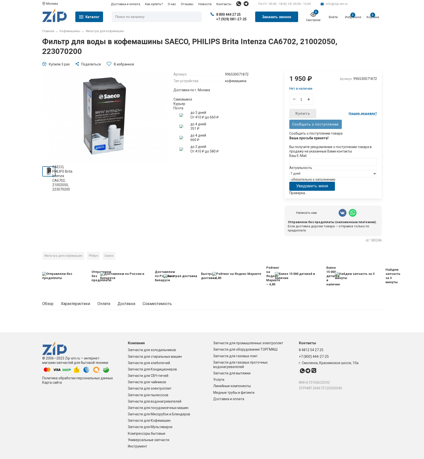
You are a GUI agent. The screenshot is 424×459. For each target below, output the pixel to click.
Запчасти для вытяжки (232, 373)
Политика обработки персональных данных (77, 378)
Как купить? (154, 4)
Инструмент (137, 446)
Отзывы (187, 4)
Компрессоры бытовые (146, 433)
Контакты (223, 4)
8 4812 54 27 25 (311, 350)
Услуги (218, 380)
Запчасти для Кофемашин (149, 420)
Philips (93, 255)
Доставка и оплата (125, 4)
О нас (172, 4)
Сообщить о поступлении (315, 124)
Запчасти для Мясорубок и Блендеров (159, 414)
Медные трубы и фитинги (233, 393)
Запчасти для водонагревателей (154, 401)
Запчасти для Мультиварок (150, 427)
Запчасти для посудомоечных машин (158, 408)
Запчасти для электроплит (150, 388)
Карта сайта (52, 382)
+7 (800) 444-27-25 (314, 356)
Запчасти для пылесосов (148, 395)
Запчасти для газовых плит (235, 356)
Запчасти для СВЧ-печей (148, 376)
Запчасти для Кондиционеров (152, 369)
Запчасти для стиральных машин (155, 356)
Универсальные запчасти (148, 440)
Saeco (109, 255)
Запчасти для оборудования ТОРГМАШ (245, 349)
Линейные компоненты (232, 386)
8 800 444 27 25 (228, 14)
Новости (205, 4)
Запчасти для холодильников (152, 350)
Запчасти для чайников (147, 382)
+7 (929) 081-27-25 (231, 19)
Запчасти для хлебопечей (149, 363)
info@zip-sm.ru (337, 4)
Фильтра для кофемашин (63, 255)
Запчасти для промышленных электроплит (248, 343)
